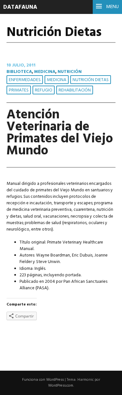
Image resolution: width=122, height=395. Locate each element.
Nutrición (70, 71)
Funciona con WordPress (43, 380)
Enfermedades (25, 80)
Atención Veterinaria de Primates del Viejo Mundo (60, 133)
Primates (19, 90)
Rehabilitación (75, 90)
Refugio (43, 90)
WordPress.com (60, 386)
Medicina (44, 71)
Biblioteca (19, 71)
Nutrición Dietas (91, 80)
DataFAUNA (20, 7)
